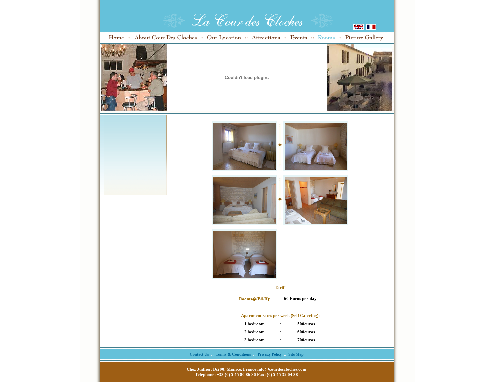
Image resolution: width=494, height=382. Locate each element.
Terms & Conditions (233, 354)
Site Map (296, 354)
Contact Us (199, 354)
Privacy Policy (270, 354)
